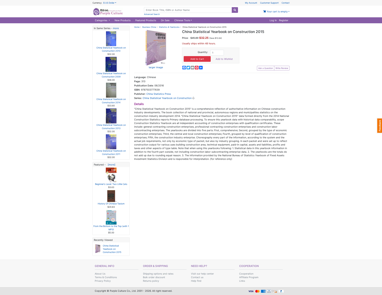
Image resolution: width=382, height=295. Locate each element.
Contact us (197, 277)
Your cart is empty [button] (277, 11)
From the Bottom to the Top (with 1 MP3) (111, 228)
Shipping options (152, 273)
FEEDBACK (379, 125)
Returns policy (151, 280)
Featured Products (145, 20)
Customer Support (269, 2)
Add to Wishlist (224, 58)
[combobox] (188, 10)
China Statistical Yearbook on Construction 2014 (111, 101)
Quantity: (203, 52)
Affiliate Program (248, 277)
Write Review (281, 68)
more (116, 28)
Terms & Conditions (106, 277)
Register (283, 20)
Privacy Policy (103, 280)
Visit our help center (202, 273)
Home (136, 27)
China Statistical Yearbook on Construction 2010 (111, 49)
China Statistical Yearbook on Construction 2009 (111, 75)
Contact (285, 2)
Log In (273, 20)
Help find (196, 280)
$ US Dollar (108, 2)
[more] (110, 164)
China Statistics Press (158, 93)
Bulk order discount (154, 277)
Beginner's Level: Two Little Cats (111, 184)
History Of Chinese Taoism (111, 203)
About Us (100, 273)
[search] (235, 10)
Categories (101, 20)
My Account (251, 2)
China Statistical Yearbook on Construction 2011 (111, 152)
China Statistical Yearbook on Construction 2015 (112, 248)
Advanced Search (152, 14)
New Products (123, 20)
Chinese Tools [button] (182, 20)
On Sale (165, 20)
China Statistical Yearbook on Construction (167, 98)
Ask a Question (265, 68)
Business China (149, 27)
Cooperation (246, 273)
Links (242, 280)
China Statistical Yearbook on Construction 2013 (111, 127)
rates (170, 273)
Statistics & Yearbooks (169, 27)
